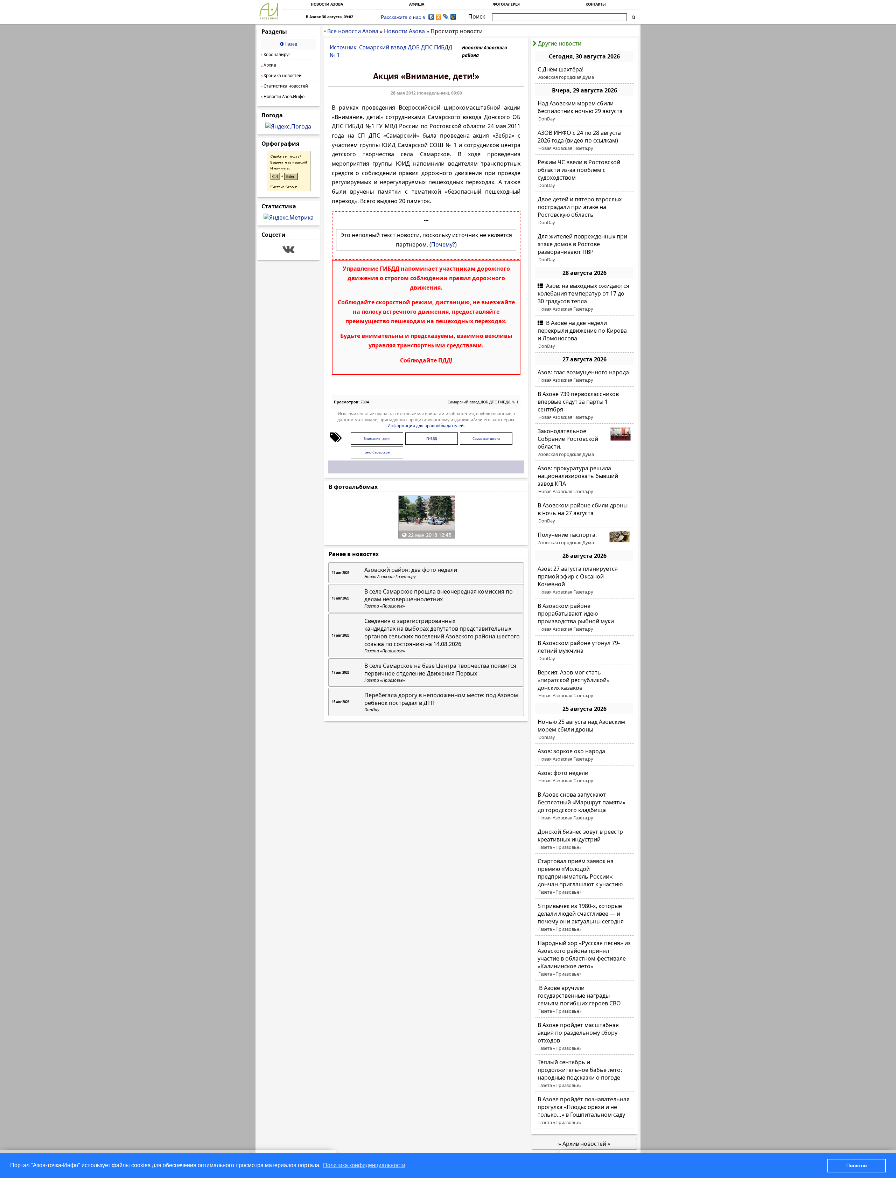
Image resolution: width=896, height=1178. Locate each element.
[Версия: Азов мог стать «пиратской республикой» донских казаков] (584, 684)
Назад (290, 44)
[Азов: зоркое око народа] (584, 755)
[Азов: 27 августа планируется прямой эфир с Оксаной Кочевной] (584, 580)
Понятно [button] (856, 1165)
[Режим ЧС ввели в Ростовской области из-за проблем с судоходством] (584, 174)
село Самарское (377, 452)
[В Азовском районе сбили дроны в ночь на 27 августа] (584, 513)
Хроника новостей (281, 75)
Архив (268, 65)
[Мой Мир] (453, 16)
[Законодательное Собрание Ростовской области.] (584, 442)
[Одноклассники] (438, 16)
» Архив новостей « (584, 1144)
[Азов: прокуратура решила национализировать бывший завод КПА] (584, 480)
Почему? (443, 244)
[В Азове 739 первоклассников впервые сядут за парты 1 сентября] (584, 405)
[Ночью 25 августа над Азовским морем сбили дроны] (584, 729)
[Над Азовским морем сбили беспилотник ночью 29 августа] (584, 111)
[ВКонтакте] (431, 16)
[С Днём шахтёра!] (584, 73)
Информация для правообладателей (425, 426)
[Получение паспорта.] (584, 538)
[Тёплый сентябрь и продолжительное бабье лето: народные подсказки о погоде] (584, 1074)
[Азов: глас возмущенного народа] (584, 376)
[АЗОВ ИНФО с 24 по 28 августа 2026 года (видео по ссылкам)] (584, 140)
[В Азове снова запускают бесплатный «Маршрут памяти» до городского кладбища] (584, 806)
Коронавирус (275, 54)
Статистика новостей (284, 86)
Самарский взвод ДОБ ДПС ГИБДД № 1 (483, 402)
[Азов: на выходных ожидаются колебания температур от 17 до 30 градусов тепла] (584, 297)
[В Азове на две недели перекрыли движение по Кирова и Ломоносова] (584, 334)
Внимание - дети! (377, 438)
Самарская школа (486, 438)
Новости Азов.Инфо (282, 96)
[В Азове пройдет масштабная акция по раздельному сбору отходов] (584, 1036)
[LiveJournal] (446, 16)
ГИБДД (431, 438)
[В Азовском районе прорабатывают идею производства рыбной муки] (584, 617)
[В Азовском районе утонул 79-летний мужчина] (584, 651)
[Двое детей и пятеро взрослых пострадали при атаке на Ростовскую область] (584, 211)
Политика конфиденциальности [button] (364, 1165)
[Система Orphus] (288, 189)
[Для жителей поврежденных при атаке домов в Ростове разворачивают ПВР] (584, 248)
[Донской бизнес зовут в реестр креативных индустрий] (584, 839)
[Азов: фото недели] (584, 777)
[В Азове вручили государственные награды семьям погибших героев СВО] (584, 999)
